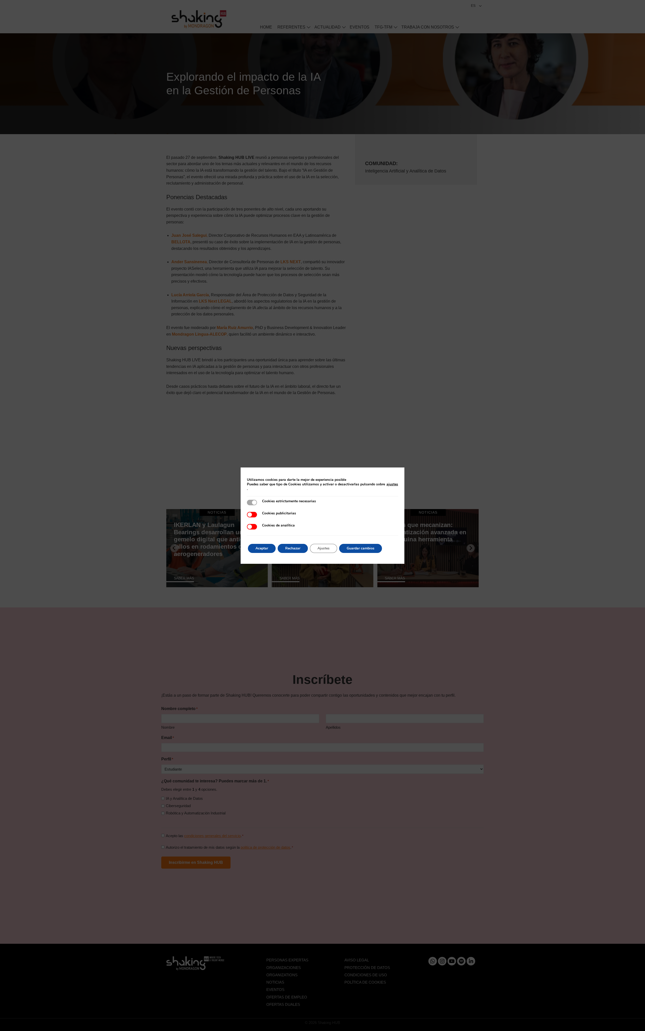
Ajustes (323, 548)
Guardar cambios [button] (360, 548)
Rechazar (292, 548)
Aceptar (261, 548)
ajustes (392, 484)
